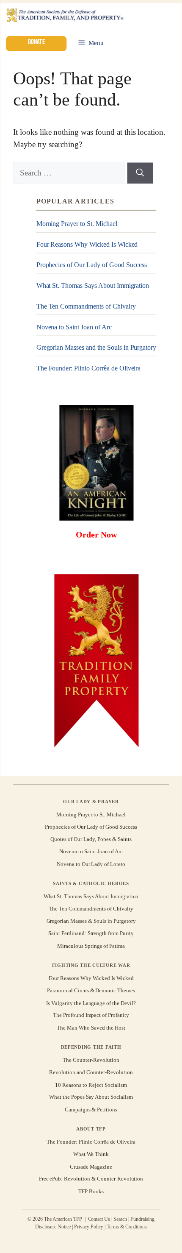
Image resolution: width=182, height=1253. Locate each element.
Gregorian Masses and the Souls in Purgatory (96, 347)
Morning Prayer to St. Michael (76, 223)
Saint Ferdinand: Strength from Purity (91, 933)
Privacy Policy (88, 1227)
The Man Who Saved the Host (91, 1028)
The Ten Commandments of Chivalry (86, 306)
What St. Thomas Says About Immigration (92, 285)
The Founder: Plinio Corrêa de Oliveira (88, 368)
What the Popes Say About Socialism (91, 1097)
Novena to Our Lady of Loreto (91, 864)
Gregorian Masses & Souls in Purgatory (91, 921)
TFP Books (91, 1191)
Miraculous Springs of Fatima (90, 946)
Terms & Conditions (127, 1227)
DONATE (36, 41)
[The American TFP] (64, 15)
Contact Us (99, 1219)
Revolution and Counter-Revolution (90, 1072)
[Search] (140, 173)
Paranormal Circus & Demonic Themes (91, 990)
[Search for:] (70, 172)
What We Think (91, 1154)
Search (120, 1219)
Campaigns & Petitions (91, 1109)
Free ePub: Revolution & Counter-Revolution (91, 1179)
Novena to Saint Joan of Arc (74, 326)
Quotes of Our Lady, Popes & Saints (90, 839)
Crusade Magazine (91, 1167)
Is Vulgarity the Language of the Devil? (91, 1003)
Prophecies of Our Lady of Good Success (91, 264)
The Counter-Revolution (91, 1060)
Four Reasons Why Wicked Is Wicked (87, 244)
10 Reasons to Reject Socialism (91, 1085)
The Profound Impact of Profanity (91, 1015)
